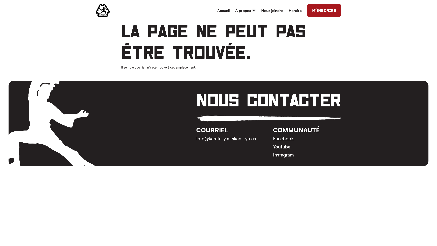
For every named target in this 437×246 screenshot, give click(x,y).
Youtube (282, 146)
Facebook (283, 138)
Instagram (283, 155)
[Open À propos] (254, 10)
